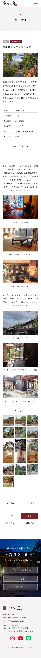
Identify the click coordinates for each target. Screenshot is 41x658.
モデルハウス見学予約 (20, 570)
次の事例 (30, 503)
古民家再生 (29, 523)
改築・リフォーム (11, 523)
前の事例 (10, 503)
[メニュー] (36, 3)
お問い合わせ (20, 587)
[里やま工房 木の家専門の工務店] (10, 3)
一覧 (11, 516)
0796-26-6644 (20, 554)
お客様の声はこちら (20, 146)
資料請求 (20, 578)
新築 (29, 516)
